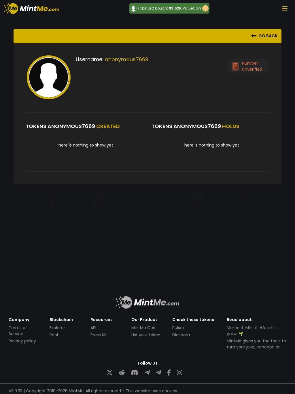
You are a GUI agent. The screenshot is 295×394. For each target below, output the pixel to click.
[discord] (134, 373)
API (93, 328)
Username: (89, 59)
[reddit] (122, 373)
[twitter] (110, 373)
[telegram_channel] (158, 373)
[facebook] (169, 373)
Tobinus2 (146, 8)
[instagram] (179, 373)
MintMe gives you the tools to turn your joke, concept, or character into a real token (256, 347)
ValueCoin (192, 8)
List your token (145, 335)
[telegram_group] (147, 373)
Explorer (57, 328)
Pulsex (178, 328)
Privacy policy (22, 341)
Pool (54, 335)
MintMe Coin (143, 328)
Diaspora (181, 335)
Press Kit (98, 335)
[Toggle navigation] (284, 8)
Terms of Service (18, 331)
